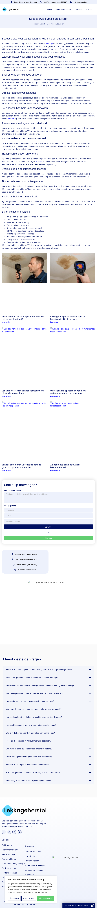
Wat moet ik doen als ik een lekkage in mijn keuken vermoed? (33, 709)
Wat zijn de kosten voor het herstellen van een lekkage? (30, 733)
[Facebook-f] (4, 832)
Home (49, 9)
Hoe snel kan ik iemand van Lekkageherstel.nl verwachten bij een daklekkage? (40, 685)
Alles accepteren (45, 898)
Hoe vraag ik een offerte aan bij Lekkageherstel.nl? (28, 780)
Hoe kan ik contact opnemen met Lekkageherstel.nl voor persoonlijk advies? (39, 669)
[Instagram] (14, 832)
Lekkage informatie (63, 9)
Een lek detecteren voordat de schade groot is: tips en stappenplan (21, 466)
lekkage (49, 43)
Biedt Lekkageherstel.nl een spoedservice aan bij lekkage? (32, 677)
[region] (31, 889)
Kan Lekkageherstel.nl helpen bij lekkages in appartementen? (33, 772)
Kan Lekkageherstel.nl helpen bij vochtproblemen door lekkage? (34, 717)
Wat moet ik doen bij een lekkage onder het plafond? (29, 749)
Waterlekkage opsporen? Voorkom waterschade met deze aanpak (68, 392)
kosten (39, 161)
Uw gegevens (10, 506)
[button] (48, 670)
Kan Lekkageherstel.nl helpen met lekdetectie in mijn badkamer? (34, 693)
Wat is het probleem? (13, 490)
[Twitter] (9, 832)
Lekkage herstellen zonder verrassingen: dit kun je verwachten (23, 392)
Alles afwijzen (28, 898)
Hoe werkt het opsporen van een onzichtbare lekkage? (30, 701)
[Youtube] (20, 832)
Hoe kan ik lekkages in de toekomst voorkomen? (27, 765)
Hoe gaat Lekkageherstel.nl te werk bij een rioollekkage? (31, 725)
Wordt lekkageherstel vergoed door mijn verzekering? (29, 757)
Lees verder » (6, 322)
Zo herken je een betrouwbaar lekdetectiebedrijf (65, 466)
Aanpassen (14, 898)
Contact (89, 9)
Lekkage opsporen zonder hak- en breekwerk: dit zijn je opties (67, 317)
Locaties (78, 9)
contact (11, 118)
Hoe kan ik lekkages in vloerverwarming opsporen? (28, 741)
